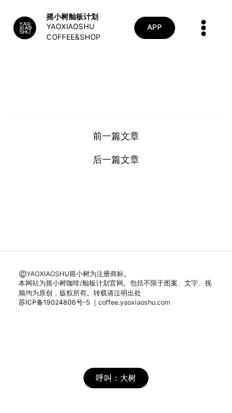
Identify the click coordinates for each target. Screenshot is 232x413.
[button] (154, 28)
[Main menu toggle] (203, 28)
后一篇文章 (116, 160)
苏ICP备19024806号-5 (54, 302)
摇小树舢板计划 (72, 16)
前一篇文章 (116, 136)
